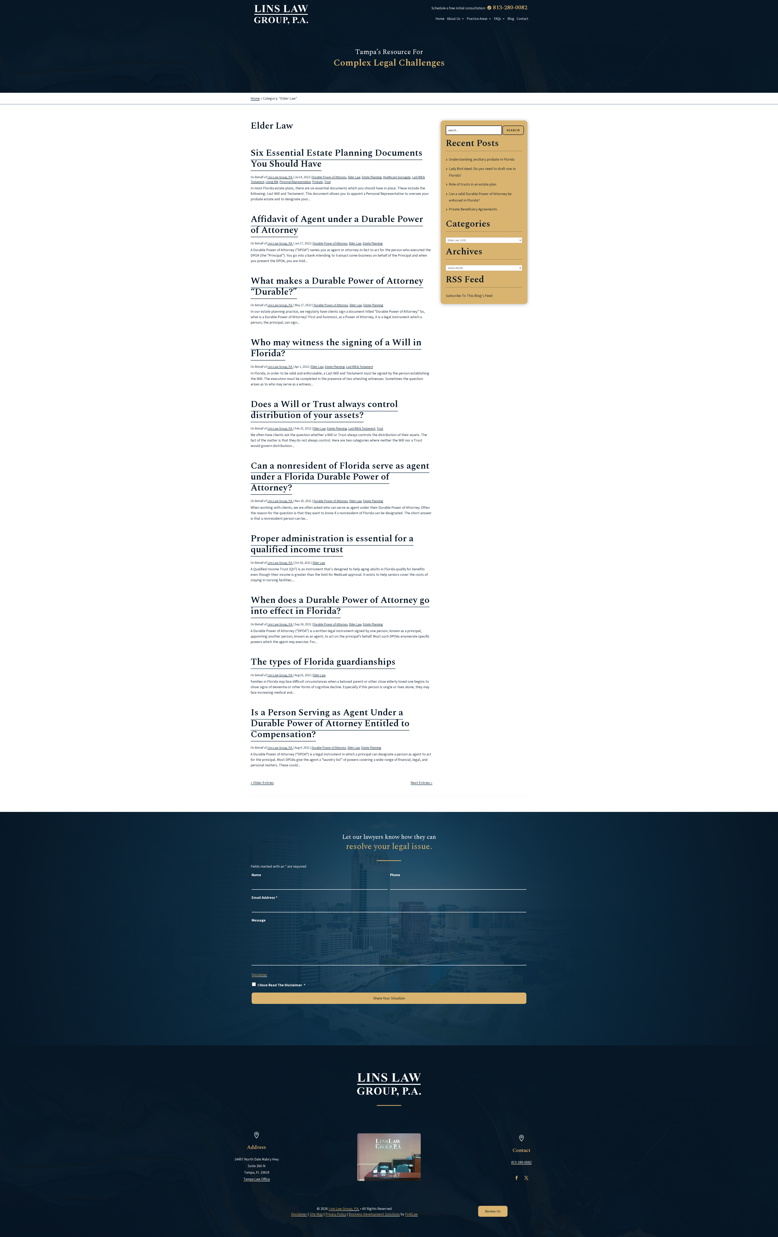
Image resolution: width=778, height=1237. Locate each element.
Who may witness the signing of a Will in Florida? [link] (336, 348)
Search (513, 130)
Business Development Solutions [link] (374, 1214)
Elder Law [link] (354, 177)
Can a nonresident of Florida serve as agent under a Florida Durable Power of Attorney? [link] (340, 477)
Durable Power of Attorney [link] (329, 177)
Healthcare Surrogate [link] (397, 177)
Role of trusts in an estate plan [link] (472, 184)
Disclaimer (259, 975)
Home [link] (440, 18)
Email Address (264, 897)
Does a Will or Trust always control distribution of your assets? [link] (324, 409)
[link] (281, 14)
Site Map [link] (316, 1214)
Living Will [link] (272, 182)
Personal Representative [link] (295, 182)
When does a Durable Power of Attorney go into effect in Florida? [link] (340, 605)
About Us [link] (453, 18)
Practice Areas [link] (477, 18)
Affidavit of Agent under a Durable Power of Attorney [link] (337, 224)
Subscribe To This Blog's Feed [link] (469, 295)
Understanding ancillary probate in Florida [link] (481, 159)
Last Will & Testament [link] (359, 367)
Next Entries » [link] (421, 782)
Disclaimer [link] (299, 1214)
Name (256, 874)
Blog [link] (511, 18)
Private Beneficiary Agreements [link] (473, 209)
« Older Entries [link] (262, 782)
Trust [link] (327, 182)
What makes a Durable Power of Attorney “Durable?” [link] (337, 286)
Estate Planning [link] (372, 177)
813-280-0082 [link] (510, 7)
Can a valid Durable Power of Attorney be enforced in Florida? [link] (480, 197)
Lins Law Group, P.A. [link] (280, 177)
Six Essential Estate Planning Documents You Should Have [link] (336, 158)
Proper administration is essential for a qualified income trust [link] (332, 544)
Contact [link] (522, 18)
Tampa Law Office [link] (259, 1179)
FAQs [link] (497, 18)
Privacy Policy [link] (335, 1214)
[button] (514, 1178)
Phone (395, 874)
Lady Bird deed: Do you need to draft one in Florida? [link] (482, 171)
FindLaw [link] (411, 1214)
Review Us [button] (493, 1211)
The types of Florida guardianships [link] (323, 662)
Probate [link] (317, 182)
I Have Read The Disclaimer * (281, 985)
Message (259, 920)
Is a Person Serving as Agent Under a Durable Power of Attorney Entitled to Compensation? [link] (330, 723)
